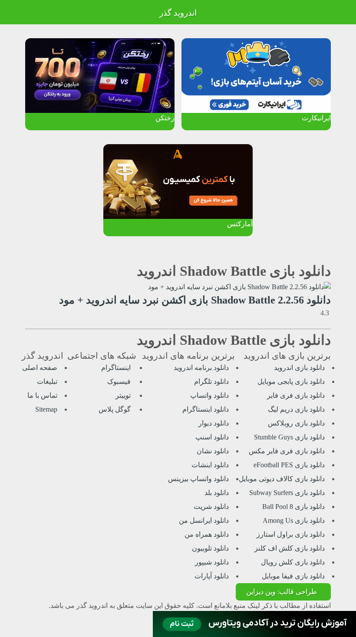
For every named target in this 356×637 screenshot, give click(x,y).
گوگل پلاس (115, 409)
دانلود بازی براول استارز (291, 534)
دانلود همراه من (207, 534)
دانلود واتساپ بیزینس (198, 478)
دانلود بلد (216, 492)
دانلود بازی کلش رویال (293, 562)
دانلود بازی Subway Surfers (287, 492)
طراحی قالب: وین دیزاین (281, 591)
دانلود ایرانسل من (204, 520)
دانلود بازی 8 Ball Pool (293, 506)
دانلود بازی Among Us (294, 520)
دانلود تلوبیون (210, 548)
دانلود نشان (213, 451)
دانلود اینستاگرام (205, 409)
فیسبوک (119, 381)
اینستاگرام (116, 367)
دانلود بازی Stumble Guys (289, 437)
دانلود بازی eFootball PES (289, 465)
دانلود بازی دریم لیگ (296, 409)
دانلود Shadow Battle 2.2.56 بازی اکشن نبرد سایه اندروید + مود (195, 300)
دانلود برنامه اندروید (201, 367)
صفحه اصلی (39, 367)
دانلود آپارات (211, 576)
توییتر (123, 395)
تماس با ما (42, 395)
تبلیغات (47, 381)
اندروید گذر (178, 12)
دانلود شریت (211, 506)
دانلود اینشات (210, 465)
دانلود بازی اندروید (299, 367)
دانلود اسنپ (212, 437)
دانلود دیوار (213, 423)
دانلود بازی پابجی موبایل (291, 381)
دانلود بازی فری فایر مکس (287, 451)
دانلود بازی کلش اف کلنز (289, 548)
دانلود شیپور (212, 562)
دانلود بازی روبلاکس (296, 423)
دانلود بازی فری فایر (296, 395)
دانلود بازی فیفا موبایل (293, 576)
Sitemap (46, 409)
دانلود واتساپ (209, 395)
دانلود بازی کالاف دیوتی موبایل (282, 478)
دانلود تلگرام (211, 381)
